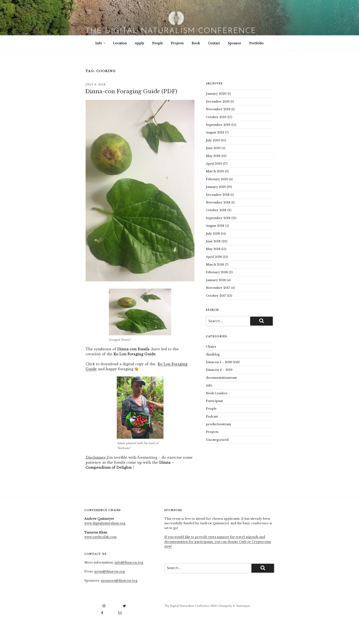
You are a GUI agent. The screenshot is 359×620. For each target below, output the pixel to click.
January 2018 (216, 280)
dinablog (213, 354)
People (157, 43)
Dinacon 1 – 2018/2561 (223, 362)
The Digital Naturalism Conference (171, 31)
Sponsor (234, 43)
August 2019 (215, 132)
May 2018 (213, 249)
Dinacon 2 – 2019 (219, 370)
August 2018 (215, 226)
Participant (214, 401)
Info (98, 43)
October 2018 (216, 210)
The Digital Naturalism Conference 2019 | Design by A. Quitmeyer (207, 606)
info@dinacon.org (128, 562)
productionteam (218, 424)
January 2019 (216, 187)
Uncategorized (217, 440)
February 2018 (217, 272)
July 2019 (213, 140)
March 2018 (215, 264)
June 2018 (213, 241)
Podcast (212, 416)
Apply (139, 43)
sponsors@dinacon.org (119, 580)
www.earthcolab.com (100, 537)
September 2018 (218, 218)
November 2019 (218, 109)
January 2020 (216, 94)
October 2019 (216, 117)
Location (120, 43)
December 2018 (218, 195)
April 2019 (214, 163)
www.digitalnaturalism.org (104, 523)
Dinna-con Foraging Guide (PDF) (131, 91)
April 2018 (214, 257)
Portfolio (256, 43)
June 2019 (213, 148)
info (209, 385)
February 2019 (217, 179)
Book (196, 43)
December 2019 (218, 101)
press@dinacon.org (109, 571)
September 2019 (218, 125)
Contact (214, 43)
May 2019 (213, 156)
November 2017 (218, 288)
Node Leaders (216, 393)
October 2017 (216, 296)
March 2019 (215, 171)
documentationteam (221, 378)
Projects (177, 43)
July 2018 (213, 233)
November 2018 (218, 202)
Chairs (211, 346)
